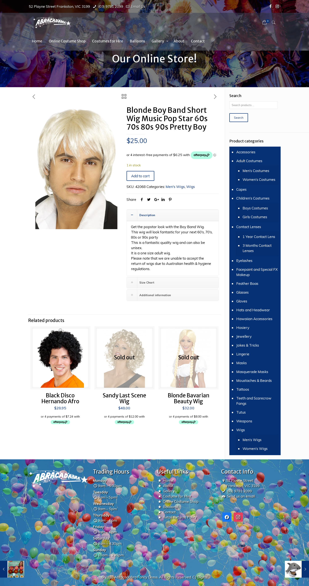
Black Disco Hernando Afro (60, 398)
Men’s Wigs (252, 440)
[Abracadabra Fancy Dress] (52, 22)
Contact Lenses (248, 227)
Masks (241, 363)
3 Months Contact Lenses (257, 248)
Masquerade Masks (252, 371)
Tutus (241, 412)
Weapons (244, 421)
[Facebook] (270, 6)
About (168, 486)
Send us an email (241, 496)
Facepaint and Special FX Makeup (257, 272)
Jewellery (244, 336)
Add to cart (140, 176)
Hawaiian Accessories (254, 319)
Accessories (245, 152)
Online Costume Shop (180, 501)
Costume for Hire (177, 496)
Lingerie (242, 354)
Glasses (242, 292)
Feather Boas (247, 283)
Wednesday (103, 503)
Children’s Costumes (252, 198)
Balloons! (170, 507)
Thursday (101, 515)
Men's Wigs (175, 186)
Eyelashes (244, 260)
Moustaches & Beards (254, 380)
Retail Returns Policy (180, 517)
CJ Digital (200, 577)
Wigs (190, 186)
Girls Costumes (255, 217)
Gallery (169, 491)
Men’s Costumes (256, 170)
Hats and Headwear (253, 310)
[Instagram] (277, 6)
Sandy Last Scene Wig (124, 398)
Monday (100, 480)
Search (238, 117)
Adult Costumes (249, 161)
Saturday (101, 538)
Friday (98, 526)
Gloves (241, 301)
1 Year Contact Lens (259, 236)
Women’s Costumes (259, 179)
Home (168, 480)
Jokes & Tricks (247, 345)
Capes (241, 189)
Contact (169, 512)
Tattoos (242, 389)
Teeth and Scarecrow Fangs (253, 401)
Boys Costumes (255, 208)
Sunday (99, 550)
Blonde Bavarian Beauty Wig (188, 398)
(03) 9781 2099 (110, 6)
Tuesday (100, 492)
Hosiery (242, 327)
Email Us (138, 6)
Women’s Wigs (255, 448)
